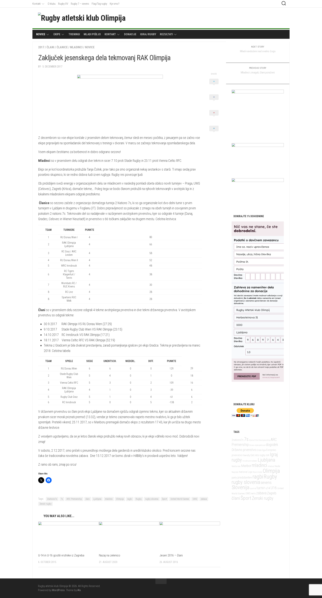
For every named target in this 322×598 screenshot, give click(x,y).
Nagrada (235, 472)
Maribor (246, 466)
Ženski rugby (45, 504)
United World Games (180, 499)
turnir (261, 488)
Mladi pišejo (92, 34)
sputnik (253, 488)
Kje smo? (114, 3)
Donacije (130, 34)
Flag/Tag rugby (99, 3)
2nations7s (52, 499)
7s (62, 499)
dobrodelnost (260, 445)
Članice (62, 47)
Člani (50, 47)
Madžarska (236, 466)
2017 (41, 47)
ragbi (129, 499)
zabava (204, 499)
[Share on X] (214, 85)
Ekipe (56, 34)
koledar (254, 461)
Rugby (139, 499)
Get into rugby (257, 455)
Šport (164, 499)
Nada (277, 466)
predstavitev (244, 477)
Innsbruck (246, 461)
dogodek (272, 445)
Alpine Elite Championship (259, 440)
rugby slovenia (151, 499)
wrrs (253, 493)
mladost (271, 466)
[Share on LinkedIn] (214, 132)
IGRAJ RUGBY (148, 34)
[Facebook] (270, 17)
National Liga (245, 471)
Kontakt (36, 3)
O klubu (52, 3)
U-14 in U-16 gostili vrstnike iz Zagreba (61, 555)
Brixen (252, 445)
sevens (266, 482)
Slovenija (240, 487)
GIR (267, 455)
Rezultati (166, 34)
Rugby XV (63, 3)
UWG (195, 499)
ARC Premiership (74, 499)
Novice (40, 34)
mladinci (109, 499)
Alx (79, 590)
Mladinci (76, 47)
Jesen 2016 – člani (171, 555)
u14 (268, 488)
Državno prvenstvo (244, 450)
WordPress (58, 590)
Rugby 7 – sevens (80, 3)
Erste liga (261, 450)
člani (88, 499)
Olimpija (120, 499)
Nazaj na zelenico (109, 555)
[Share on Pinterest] (214, 117)
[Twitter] (276, 17)
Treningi (74, 34)
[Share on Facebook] (214, 101)
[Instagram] (282, 17)
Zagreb (271, 493)
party (234, 477)
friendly (246, 455)
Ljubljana (97, 499)
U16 (274, 487)
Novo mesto (257, 472)
